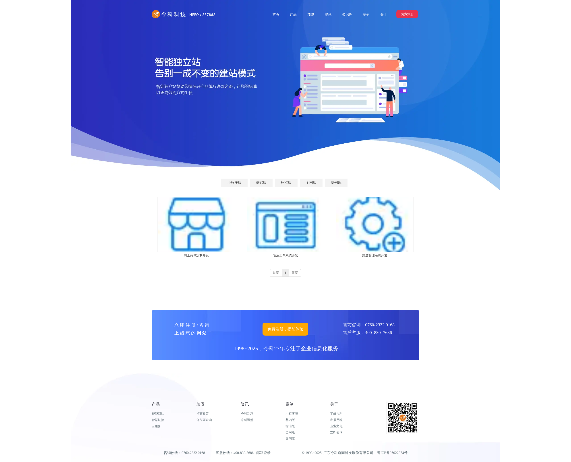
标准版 (290, 426)
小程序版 (292, 413)
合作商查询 (204, 420)
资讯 (245, 404)
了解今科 (336, 413)
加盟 (200, 404)
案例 (290, 404)
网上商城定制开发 (196, 255)
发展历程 (336, 420)
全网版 (290, 432)
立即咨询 (336, 432)
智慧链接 (158, 420)
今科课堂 (247, 420)
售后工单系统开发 (285, 255)
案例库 (290, 438)
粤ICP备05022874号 (392, 453)
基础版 (290, 420)
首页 (276, 272)
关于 (334, 404)
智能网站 (158, 413)
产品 (156, 404)
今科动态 (247, 413)
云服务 (156, 426)
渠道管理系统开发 (374, 255)
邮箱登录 (263, 453)
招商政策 (202, 413)
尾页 (295, 272)
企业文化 (336, 426)
